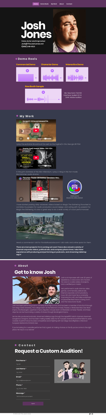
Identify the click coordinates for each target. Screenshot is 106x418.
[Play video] (40, 226)
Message (20, 393)
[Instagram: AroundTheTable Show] (92, 414)
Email (18, 377)
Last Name (20, 368)
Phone (18, 385)
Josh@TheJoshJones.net (32, 43)
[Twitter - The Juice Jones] (90, 414)
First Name (20, 360)
